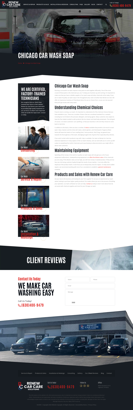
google (88, 386)
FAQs (81, 4)
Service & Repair (29, 4)
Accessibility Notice (81, 405)
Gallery (87, 4)
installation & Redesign (57, 373)
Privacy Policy (92, 405)
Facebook (81, 386)
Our (91, 373)
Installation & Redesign (59, 4)
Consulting (74, 4)
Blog (93, 4)
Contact (99, 4)
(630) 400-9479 (121, 5)
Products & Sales (42, 4)
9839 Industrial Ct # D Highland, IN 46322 (104, 386)
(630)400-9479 (32, 305)
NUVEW (39, 405)
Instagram (85, 386)
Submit (73, 302)
